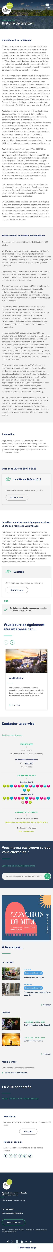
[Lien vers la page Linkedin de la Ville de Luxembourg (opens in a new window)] (25, 1156)
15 (37, 786)
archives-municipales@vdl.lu (26, 759)
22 (25, 790)
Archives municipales (12, 735)
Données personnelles (9, 1231)
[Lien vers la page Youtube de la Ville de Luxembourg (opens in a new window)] (20, 1156)
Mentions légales (41, 1229)
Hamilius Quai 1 (26, 782)
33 (28, 790)
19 (23, 802)
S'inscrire (28, 1131)
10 (26, 786)
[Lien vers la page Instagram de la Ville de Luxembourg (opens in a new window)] (15, 1156)
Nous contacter (13, 1222)
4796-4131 (29, 763)
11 (30, 786)
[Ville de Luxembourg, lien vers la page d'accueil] (7, 14)
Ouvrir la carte (16, 498)
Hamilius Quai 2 (26, 794)
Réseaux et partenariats (16, 1229)
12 (34, 798)
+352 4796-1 (9, 1209)
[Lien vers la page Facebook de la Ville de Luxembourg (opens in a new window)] (5, 1156)
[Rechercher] (47, 876)
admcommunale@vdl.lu (14, 1213)
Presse (4, 1229)
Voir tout (47, 1005)
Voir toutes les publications (15, 1072)
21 (49, 786)
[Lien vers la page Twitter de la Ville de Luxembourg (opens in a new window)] (10, 1156)
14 (34, 786)
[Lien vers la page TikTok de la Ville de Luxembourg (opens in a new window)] (30, 1156)
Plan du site (30, 1229)
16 (41, 786)
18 (45, 786)
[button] (6, 642)
